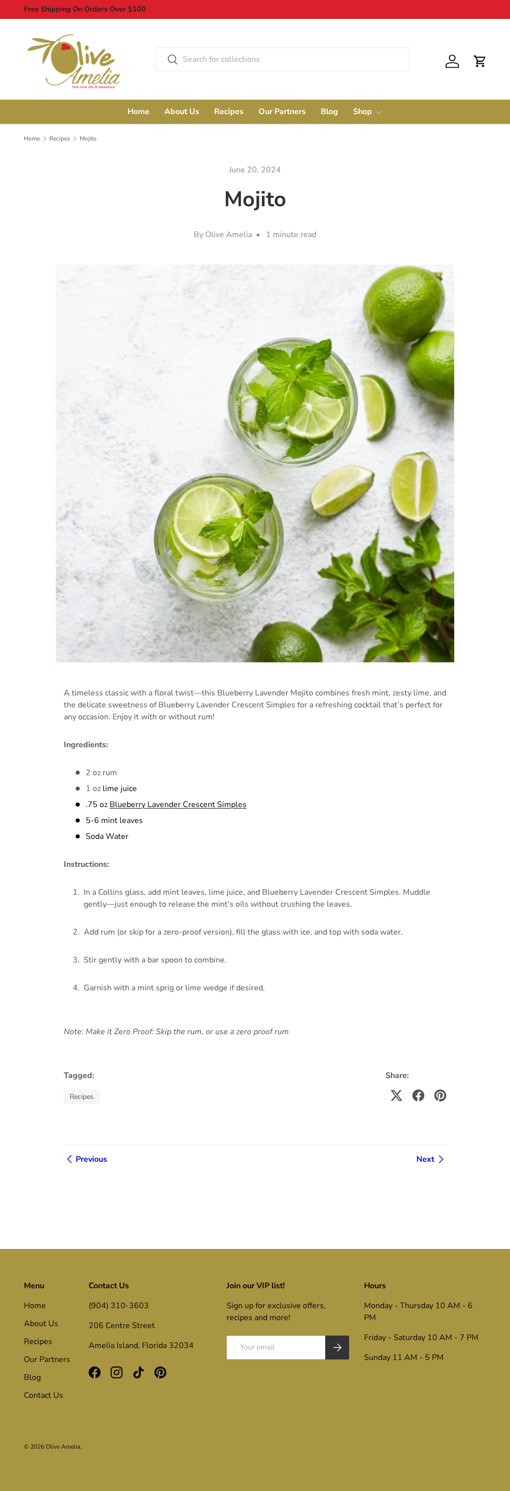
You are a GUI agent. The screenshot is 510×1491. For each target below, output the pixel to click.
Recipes (229, 111)
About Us (181, 111)
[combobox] (282, 59)
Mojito (88, 138)
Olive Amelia (63, 1447)
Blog (329, 111)
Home (138, 111)
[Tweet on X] (396, 1095)
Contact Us (43, 1395)
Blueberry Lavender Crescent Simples (178, 804)
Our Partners (282, 111)
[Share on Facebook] (418, 1095)
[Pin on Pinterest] (440, 1095)
